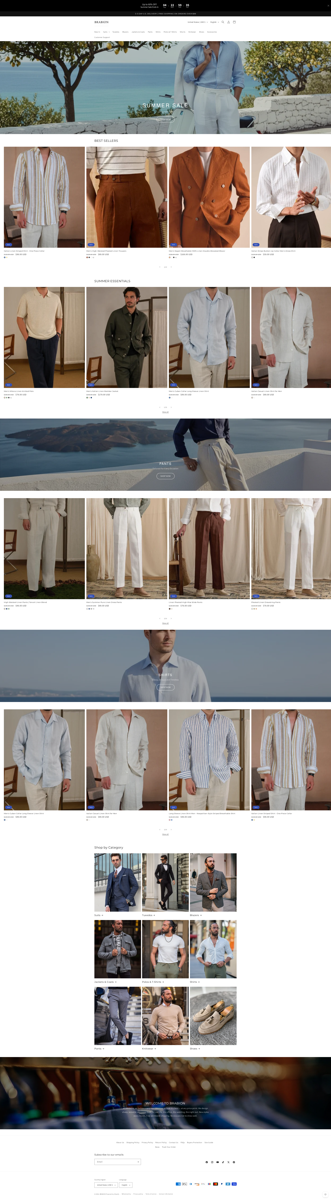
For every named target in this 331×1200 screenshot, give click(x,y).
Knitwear (147, 1048)
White (91, 257)
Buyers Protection (194, 1142)
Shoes (193, 1048)
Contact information (166, 1194)
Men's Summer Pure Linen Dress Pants (104, 602)
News (157, 1147)
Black (89, 257)
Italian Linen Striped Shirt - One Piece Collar (24, 251)
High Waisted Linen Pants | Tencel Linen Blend (25, 602)
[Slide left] (160, 267)
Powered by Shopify (112, 1194)
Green (6, 397)
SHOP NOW (165, 119)
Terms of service (151, 1194)
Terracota (87, 257)
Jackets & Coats (104, 982)
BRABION (103, 1194)
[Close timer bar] (328, 6)
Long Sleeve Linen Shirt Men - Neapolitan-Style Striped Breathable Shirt (202, 813)
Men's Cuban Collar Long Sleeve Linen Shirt (189, 391)
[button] (106, 32)
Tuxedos (147, 915)
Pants (97, 1048)
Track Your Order (169, 1147)
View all (165, 412)
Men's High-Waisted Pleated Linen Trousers (106, 251)
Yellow (6, 257)
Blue (4, 257)
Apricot (256, 609)
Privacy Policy (147, 1142)
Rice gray (91, 609)
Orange (169, 257)
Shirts (193, 982)
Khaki (254, 609)
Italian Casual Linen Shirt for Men (101, 813)
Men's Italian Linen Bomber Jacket (102, 391)
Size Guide (209, 1142)
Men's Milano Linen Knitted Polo (19, 391)
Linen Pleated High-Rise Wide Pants (185, 602)
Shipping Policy (132, 1142)
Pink (169, 820)
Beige (4, 397)
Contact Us (173, 1142)
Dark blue (89, 609)
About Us (120, 1142)
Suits (97, 915)
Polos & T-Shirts (151, 982)
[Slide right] (171, 267)
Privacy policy (138, 1194)
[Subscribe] (138, 1162)
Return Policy (161, 1142)
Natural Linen (252, 397)
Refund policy (126, 1194)
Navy (91, 397)
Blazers (194, 915)
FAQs (183, 1142)
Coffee (169, 609)
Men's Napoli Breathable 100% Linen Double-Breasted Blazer (197, 251)
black (254, 257)
